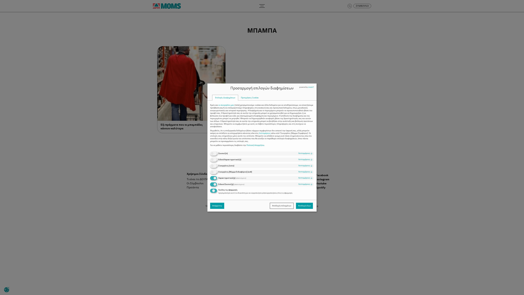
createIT (311, 87)
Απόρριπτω (217, 205)
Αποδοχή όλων (304, 205)
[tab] (225, 98)
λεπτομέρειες (305, 153)
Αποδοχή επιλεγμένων (281, 205)
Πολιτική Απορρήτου (255, 145)
